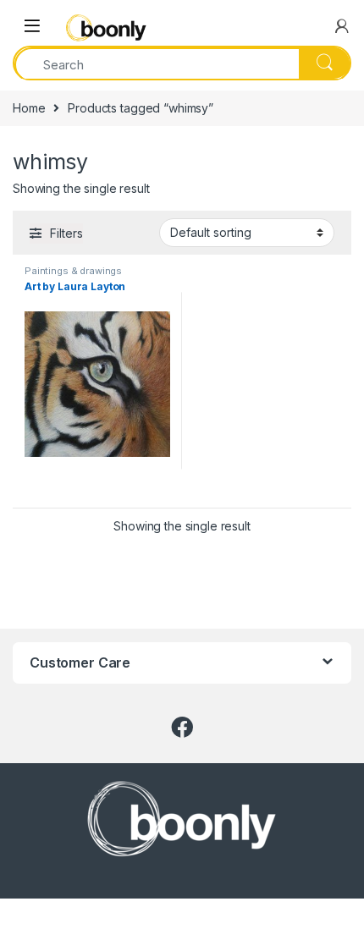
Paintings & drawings (73, 271)
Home (29, 108)
